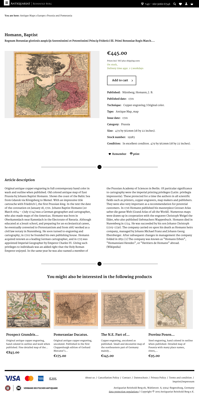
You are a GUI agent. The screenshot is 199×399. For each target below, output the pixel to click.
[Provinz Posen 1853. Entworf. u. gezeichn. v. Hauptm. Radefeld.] (170, 309)
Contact (126, 377)
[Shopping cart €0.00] (191, 3)
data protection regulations (124, 391)
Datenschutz (141, 377)
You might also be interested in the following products (99, 276)
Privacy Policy (158, 377)
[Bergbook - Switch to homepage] (31, 4)
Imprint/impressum (183, 381)
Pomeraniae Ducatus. (71, 335)
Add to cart (120, 80)
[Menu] (6, 2)
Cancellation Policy (108, 377)
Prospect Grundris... (22, 335)
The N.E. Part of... (115, 335)
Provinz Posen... (161, 335)
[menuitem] (186, 3)
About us (90, 377)
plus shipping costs (131, 61)
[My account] (186, 3)
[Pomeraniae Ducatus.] (76, 309)
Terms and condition (180, 377)
